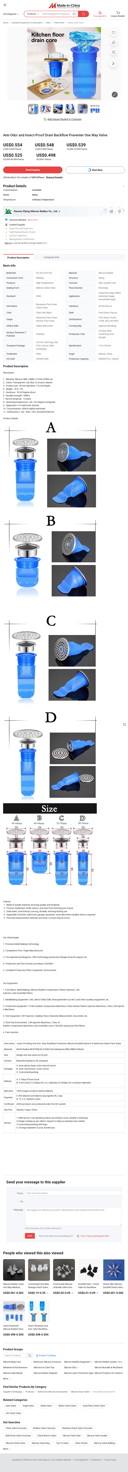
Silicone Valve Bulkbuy (104, 1443)
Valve (48, 22)
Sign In (8, 242)
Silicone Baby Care (12, 1361)
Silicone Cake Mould (12, 1372)
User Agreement (81, 1459)
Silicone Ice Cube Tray (44, 1367)
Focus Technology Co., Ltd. (43, 1459)
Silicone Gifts (70, 1367)
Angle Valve (28, 1405)
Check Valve (59, 22)
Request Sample (54, 177)
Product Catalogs (47, 1355)
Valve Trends (81, 1443)
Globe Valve (46, 1405)
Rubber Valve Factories (44, 1428)
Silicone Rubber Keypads (45, 1372)
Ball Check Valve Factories (18, 1435)
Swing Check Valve (76, 22)
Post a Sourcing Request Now (93, 1235)
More (6, 1448)
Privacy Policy (110, 1459)
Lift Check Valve (13, 1413)
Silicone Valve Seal (71, 1435)
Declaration (96, 1459)
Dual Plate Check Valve (94, 1405)
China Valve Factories (16, 1428)
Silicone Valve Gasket (97, 1435)
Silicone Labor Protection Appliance (79, 1372)
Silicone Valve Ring (41, 1443)
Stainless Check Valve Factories (77, 1428)
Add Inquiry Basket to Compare (64, 119)
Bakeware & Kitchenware (15, 1367)
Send (29, 1235)
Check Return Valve (46, 1435)
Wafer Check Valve (67, 1405)
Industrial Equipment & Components (27, 22)
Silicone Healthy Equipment (77, 1361)
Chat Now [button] (97, 170)
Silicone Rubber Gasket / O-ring (109, 1361)
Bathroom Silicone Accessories (48, 1361)
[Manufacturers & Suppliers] (64, 5)
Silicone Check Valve (15, 1443)
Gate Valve (11, 1405)
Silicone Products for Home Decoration (109, 1372)
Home (5, 22)
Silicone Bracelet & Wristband (108, 1367)
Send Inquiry (33, 169)
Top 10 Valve (62, 1443)
